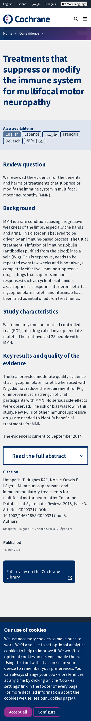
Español (22, 4)
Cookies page (59, 698)
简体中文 (34, 141)
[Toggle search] (76, 19)
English (7, 4)
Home (7, 33)
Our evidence (29, 33)
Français (50, 4)
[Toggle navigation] (85, 19)
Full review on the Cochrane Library (33, 574)
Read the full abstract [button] (39, 455)
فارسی (36, 4)
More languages (76, 4)
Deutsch (13, 141)
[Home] (27, 19)
